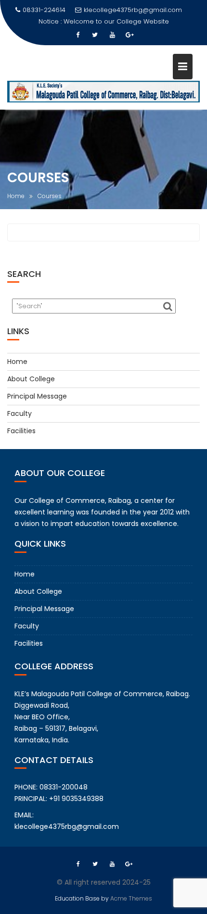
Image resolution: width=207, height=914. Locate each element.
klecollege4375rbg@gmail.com (133, 9)
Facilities (21, 431)
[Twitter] (95, 35)
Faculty (19, 413)
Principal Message (37, 396)
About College (31, 379)
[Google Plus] (129, 35)
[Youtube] (112, 35)
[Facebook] (77, 35)
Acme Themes (131, 898)
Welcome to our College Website (116, 21)
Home (17, 361)
